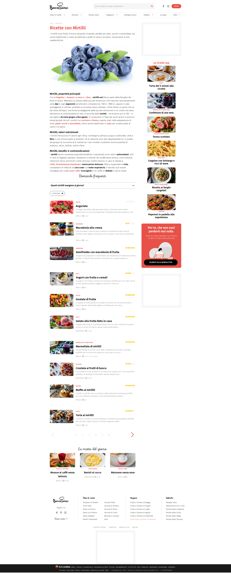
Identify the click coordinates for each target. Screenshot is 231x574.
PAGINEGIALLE (88, 567)
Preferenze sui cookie (97, 570)
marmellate (75, 123)
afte (78, 171)
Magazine (110, 15)
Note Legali (70, 570)
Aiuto (107, 570)
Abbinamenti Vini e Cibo (175, 506)
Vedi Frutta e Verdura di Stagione (143, 519)
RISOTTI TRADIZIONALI (161, 184)
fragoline (60, 97)
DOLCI (77, 274)
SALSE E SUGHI (123, 469)
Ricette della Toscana (174, 519)
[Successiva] (132, 435)
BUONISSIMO (163, 567)
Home (51, 23)
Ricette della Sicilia (173, 513)
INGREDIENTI (58, 23)
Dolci (106, 519)
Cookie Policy (85, 570)
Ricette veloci (94, 15)
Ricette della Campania (175, 509)
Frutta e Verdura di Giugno (140, 506)
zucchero (86, 120)
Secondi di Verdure (111, 506)
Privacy (77, 570)
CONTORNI (161, 211)
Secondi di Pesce (110, 509)
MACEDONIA (79, 224)
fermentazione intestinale (68, 164)
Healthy (147, 15)
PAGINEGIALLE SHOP (101, 567)
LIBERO (73, 567)
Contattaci (112, 527)
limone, (95, 120)
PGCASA (112, 567)
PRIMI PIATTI (161, 158)
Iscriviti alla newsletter (160, 262)
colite (52, 164)
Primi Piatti (87, 506)
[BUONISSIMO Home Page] (59, 6)
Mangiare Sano (130, 15)
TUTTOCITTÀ (132, 567)
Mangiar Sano (171, 502)
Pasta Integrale (89, 516)
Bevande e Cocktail (111, 516)
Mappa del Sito (124, 527)
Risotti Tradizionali (90, 519)
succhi (64, 123)
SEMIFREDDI (79, 248)
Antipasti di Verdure (90, 502)
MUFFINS (78, 386)
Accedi (176, 6)
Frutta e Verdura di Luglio (140, 509)
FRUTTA (78, 202)
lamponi (70, 97)
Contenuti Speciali (99, 527)
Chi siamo (62, 570)
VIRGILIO (79, 567)
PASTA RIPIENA (92, 469)
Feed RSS (135, 527)
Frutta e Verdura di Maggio (140, 502)
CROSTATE (79, 364)
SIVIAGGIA (144, 567)
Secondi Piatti (109, 502)
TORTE (78, 411)
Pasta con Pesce (89, 509)
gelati (58, 123)
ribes (88, 97)
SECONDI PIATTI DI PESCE (161, 134)
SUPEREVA (171, 567)
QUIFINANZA (153, 567)
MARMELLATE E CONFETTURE (84, 342)
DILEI (139, 567)
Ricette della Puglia (173, 516)
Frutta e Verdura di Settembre (141, 516)
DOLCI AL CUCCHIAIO (62, 469)
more (80, 97)
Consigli (163, 15)
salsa (109, 123)
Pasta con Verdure (90, 513)
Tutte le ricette (55, 15)
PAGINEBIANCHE (121, 567)
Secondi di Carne (110, 513)
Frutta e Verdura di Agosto (140, 513)
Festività (75, 15)
